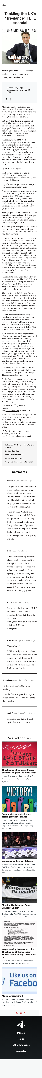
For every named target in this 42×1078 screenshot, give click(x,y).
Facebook (6, 408)
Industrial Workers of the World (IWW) (18, 446)
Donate (21, 1032)
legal (30, 462)
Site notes (21, 1051)
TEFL (21, 458)
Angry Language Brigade (16, 462)
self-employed (11, 458)
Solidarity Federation (14, 455)
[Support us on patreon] (20, 1013)
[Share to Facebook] (6, 99)
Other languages (21, 1045)
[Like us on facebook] (16, 1013)
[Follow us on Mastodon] (24, 1013)
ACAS (32, 330)
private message (12, 411)
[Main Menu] (39, 4)
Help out (21, 1038)
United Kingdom (12, 451)
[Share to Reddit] (10, 99)
